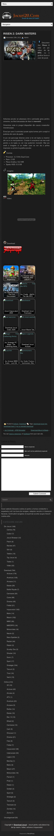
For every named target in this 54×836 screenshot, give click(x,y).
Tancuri (9, 669)
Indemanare (11, 753)
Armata (9, 693)
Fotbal (9, 605)
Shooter (9, 653)
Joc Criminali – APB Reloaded (15, 430)
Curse (9, 597)
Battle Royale (12, 589)
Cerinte (9, 529)
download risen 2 (10, 426)
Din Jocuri (7, 526)
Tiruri (8, 673)
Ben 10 (9, 717)
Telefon (9, 553)
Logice (9, 757)
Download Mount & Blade (39, 430)
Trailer (9, 561)
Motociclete (11, 629)
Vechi (9, 677)
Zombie (9, 809)
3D (8, 685)
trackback (26, 434)
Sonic (9, 657)
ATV (8, 697)
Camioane (10, 593)
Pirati (9, 781)
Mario (9, 613)
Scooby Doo (11, 649)
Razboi (9, 641)
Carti (8, 729)
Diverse (9, 601)
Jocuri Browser (12, 537)
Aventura (10, 577)
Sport (9, 661)
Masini (9, 617)
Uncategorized (9, 817)
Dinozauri (10, 733)
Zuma (9, 812)
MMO (9, 621)
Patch (9, 541)
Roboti (9, 645)
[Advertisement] (27, 89)
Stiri (8, 549)
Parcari (9, 777)
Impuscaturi (11, 609)
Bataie (9, 585)
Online (6, 682)
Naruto (9, 633)
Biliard (9, 721)
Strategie (10, 665)
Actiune (15, 424)
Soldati (9, 789)
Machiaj (9, 761)
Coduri (9, 533)
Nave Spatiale (12, 637)
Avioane (10, 581)
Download (22, 424)
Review (9, 545)
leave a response (15, 434)
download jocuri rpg (40, 424)
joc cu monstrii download (24, 426)
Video (9, 565)
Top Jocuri (10, 557)
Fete (8, 741)
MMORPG (10, 625)
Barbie (9, 709)
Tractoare (10, 804)
